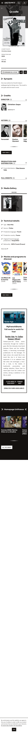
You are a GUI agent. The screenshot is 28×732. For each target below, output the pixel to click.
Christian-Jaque (6, 51)
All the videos (6, 447)
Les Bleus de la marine (5, 279)
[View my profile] (24, 3)
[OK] (14, 729)
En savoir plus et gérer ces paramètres (11, 725)
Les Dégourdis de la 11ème (16, 280)
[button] (20, 198)
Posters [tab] (14, 192)
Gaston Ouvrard (15, 140)
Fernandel (5, 139)
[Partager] (21, 72)
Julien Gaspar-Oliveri (15, 337)
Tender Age (9, 336)
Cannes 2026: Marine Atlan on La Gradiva (9, 431)
